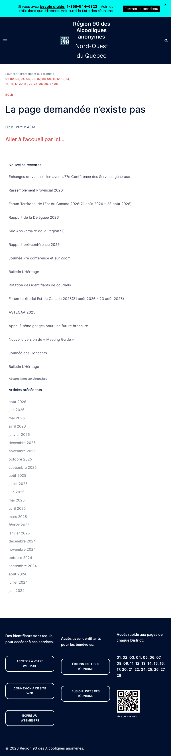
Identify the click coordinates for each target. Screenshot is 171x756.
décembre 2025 (22, 442)
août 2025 (17, 475)
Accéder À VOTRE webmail (29, 663)
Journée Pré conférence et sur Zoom (40, 258)
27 (51, 84)
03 (17, 79)
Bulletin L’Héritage (24, 271)
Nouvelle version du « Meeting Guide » (41, 339)
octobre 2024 (20, 557)
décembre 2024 (22, 541)
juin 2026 (16, 410)
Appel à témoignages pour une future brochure (48, 326)
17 (16, 84)
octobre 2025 (20, 459)
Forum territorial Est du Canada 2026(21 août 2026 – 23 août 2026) (66, 298)
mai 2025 (17, 500)
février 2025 (19, 525)
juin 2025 (16, 492)
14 (67, 79)
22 (30, 84)
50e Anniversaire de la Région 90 (37, 231)
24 (36, 84)
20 (21, 84)
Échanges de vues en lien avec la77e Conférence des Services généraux (69, 176)
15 (6, 84)
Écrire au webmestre (30, 718)
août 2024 (17, 574)
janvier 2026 (19, 434)
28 (56, 84)
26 (46, 84)
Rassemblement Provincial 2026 (36, 190)
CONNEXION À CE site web (30, 691)
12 (58, 79)
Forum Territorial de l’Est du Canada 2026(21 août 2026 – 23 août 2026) (70, 204)
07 (38, 79)
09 (49, 79)
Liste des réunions (97, 10)
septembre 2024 (23, 566)
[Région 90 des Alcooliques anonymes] (64, 40)
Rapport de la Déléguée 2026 (34, 217)
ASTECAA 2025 (22, 312)
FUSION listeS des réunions (86, 693)
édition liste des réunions (85, 666)
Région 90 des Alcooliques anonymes (91, 30)
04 (23, 79)
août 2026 (17, 401)
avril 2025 (17, 508)
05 (28, 79)
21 (25, 84)
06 (33, 79)
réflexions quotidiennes (39, 10)
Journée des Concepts (28, 353)
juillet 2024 (18, 582)
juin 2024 (16, 590)
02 (12, 79)
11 (54, 79)
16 (11, 84)
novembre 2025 (22, 451)
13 (62, 79)
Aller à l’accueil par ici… (35, 139)
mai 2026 (17, 418)
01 (6, 79)
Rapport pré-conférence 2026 (34, 244)
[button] (166, 41)
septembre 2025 (23, 467)
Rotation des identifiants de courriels (40, 285)
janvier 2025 (19, 533)
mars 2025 (18, 516)
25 (41, 84)
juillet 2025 (18, 483)
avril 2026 (17, 426)
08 (44, 79)
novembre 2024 (22, 549)
